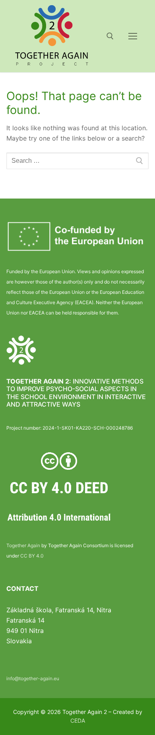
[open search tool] (110, 36)
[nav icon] (132, 36)
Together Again (23, 545)
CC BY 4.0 (32, 556)
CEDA (77, 720)
